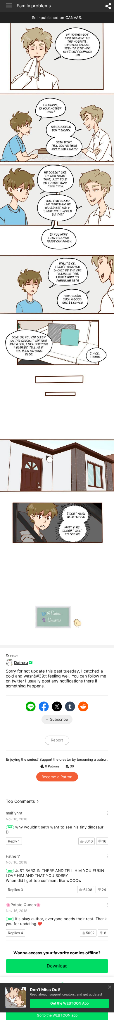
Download (57, 966)
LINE (31, 706)
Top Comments (20, 801)
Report (57, 740)
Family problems (34, 5)
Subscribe (59, 719)
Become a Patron (57, 776)
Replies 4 (15, 933)
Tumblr (70, 706)
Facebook (44, 706)
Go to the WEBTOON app (57, 1015)
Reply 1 (14, 841)
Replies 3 (15, 889)
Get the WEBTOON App (69, 1003)
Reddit (83, 706)
